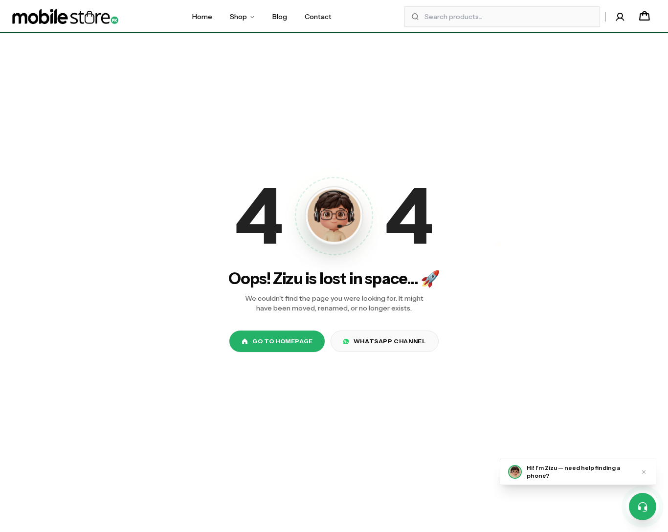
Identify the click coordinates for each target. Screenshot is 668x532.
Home (202, 16)
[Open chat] (642, 506)
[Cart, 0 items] (644, 16)
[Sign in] (620, 16)
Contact (318, 16)
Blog (279, 16)
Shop (238, 16)
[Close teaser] (644, 472)
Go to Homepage (282, 341)
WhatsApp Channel (390, 341)
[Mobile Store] (65, 16)
